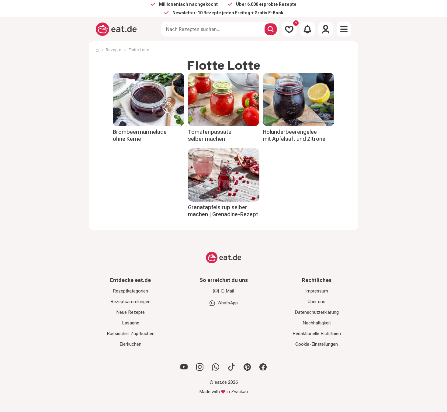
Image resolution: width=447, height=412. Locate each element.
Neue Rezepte (130, 312)
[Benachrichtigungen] (307, 29)
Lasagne (130, 323)
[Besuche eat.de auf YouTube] (184, 367)
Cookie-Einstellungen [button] (316, 344)
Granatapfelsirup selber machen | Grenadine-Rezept (223, 210)
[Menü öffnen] (344, 29)
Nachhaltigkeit (317, 323)
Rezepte (113, 49)
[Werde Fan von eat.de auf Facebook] (263, 367)
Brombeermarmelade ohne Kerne (140, 135)
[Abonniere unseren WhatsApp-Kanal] (215, 367)
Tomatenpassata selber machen (209, 135)
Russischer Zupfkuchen (130, 333)
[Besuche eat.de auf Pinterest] (247, 367)
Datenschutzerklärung (317, 312)
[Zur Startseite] (116, 29)
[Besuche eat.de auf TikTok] (231, 367)
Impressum (316, 291)
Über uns (316, 301)
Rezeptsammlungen (130, 301)
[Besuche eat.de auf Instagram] (200, 367)
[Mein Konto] (325, 29)
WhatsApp (227, 303)
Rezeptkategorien (130, 291)
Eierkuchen (130, 344)
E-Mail (227, 291)
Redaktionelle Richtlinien (317, 333)
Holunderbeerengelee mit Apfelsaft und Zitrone (294, 135)
